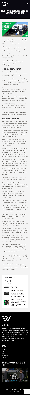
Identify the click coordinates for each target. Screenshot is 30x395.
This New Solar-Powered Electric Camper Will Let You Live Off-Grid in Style (18, 294)
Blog (6, 281)
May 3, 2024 (20, 290)
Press (7, 283)
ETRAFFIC (19, 391)
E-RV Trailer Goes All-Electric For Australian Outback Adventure (18, 303)
